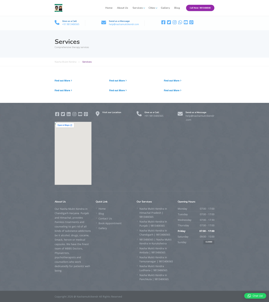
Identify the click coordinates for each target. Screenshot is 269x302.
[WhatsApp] (180, 23)
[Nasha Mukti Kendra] (58, 8)
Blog (177, 8)
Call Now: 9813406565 (200, 8)
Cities (152, 8)
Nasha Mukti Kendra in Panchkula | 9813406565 (154, 277)
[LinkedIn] (69, 114)
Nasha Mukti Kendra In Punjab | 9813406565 (153, 223)
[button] (255, 296)
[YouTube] (186, 23)
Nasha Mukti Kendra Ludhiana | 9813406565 (153, 268)
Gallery (165, 8)
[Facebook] (163, 23)
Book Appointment (110, 223)
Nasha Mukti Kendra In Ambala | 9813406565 (153, 250)
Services (138, 8)
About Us (122, 8)
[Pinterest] (191, 23)
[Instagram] (175, 23)
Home (109, 8)
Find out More (62, 80)
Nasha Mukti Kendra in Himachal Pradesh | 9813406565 (153, 212)
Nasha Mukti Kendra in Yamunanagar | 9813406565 (156, 259)
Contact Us (105, 218)
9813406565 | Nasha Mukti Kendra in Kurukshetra (155, 241)
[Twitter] (169, 23)
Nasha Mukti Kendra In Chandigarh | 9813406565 (154, 232)
